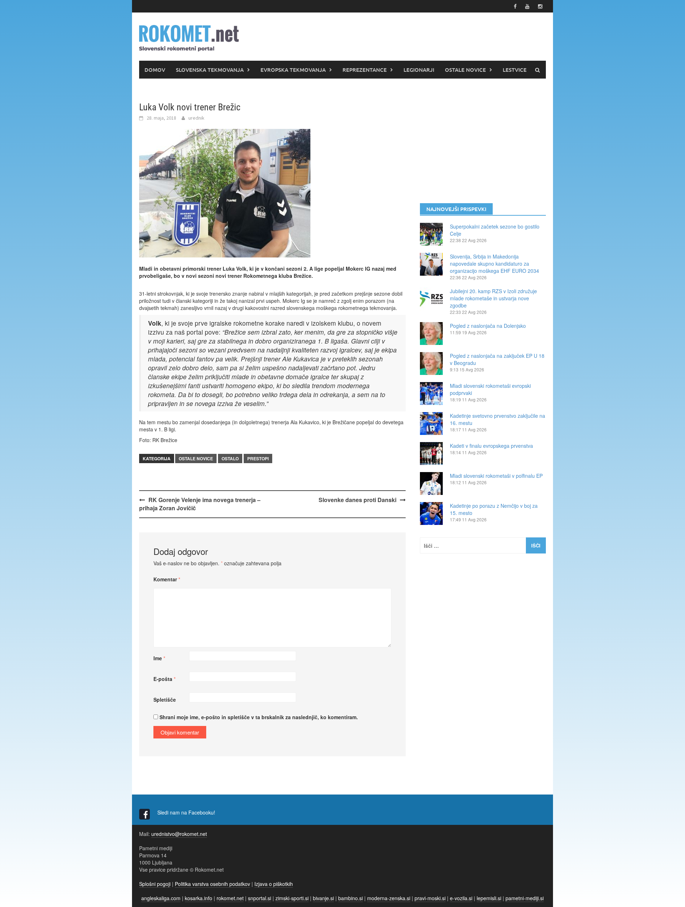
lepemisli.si (489, 898)
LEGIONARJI (419, 69)
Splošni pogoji (155, 883)
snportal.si (259, 898)
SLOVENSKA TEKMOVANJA (210, 69)
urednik (196, 118)
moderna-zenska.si (388, 898)
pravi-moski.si (430, 898)
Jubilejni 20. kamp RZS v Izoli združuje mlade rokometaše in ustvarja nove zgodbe (493, 298)
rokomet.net (230, 898)
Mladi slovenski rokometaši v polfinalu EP (496, 475)
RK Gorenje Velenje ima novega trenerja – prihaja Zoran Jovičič (199, 504)
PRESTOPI (258, 458)
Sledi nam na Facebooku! (187, 812)
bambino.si (350, 898)
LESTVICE (515, 69)
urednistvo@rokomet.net (179, 833)
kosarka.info (198, 898)
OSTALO (230, 458)
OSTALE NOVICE (465, 69)
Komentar (166, 579)
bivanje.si (323, 898)
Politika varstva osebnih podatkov (212, 883)
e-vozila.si (461, 898)
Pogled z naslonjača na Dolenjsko (488, 325)
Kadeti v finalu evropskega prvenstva (491, 445)
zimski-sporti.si (292, 898)
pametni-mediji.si (525, 898)
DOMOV (154, 69)
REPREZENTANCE (364, 69)
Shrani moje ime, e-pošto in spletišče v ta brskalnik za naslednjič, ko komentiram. (258, 717)
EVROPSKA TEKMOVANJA (293, 69)
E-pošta (164, 678)
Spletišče (164, 699)
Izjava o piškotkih (273, 883)
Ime (159, 658)
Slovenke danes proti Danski (357, 500)
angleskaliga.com (161, 898)
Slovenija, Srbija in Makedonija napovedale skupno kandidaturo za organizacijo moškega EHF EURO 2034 (494, 263)
